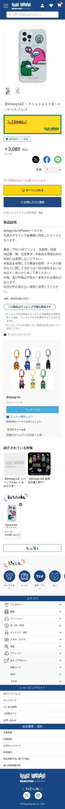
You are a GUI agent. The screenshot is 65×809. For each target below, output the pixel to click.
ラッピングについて (19, 334)
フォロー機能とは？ (20, 416)
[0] (59, 5)
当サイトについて (12, 694)
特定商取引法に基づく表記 (16, 759)
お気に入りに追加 (34, 202)
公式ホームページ (12, 745)
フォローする (32, 409)
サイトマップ (9, 700)
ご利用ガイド (9, 713)
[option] (32, 56)
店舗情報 (7, 739)
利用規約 (7, 752)
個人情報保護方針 (12, 765)
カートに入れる (35, 190)
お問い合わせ (9, 720)
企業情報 (7, 732)
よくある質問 (9, 707)
